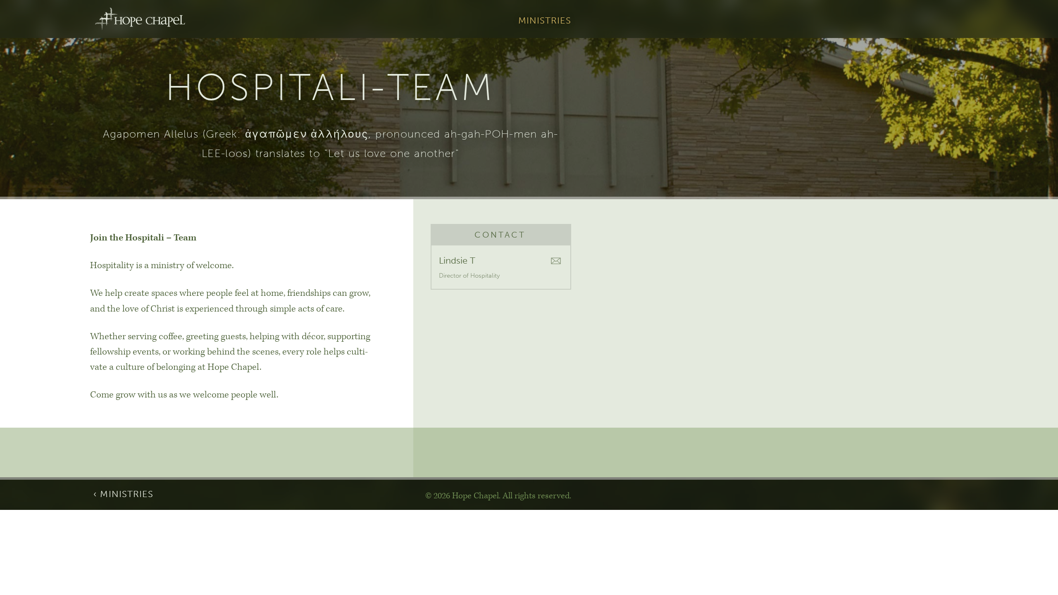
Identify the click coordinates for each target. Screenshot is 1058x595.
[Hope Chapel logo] (140, 19)
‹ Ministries (123, 494)
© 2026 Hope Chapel (462, 495)
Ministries (545, 21)
